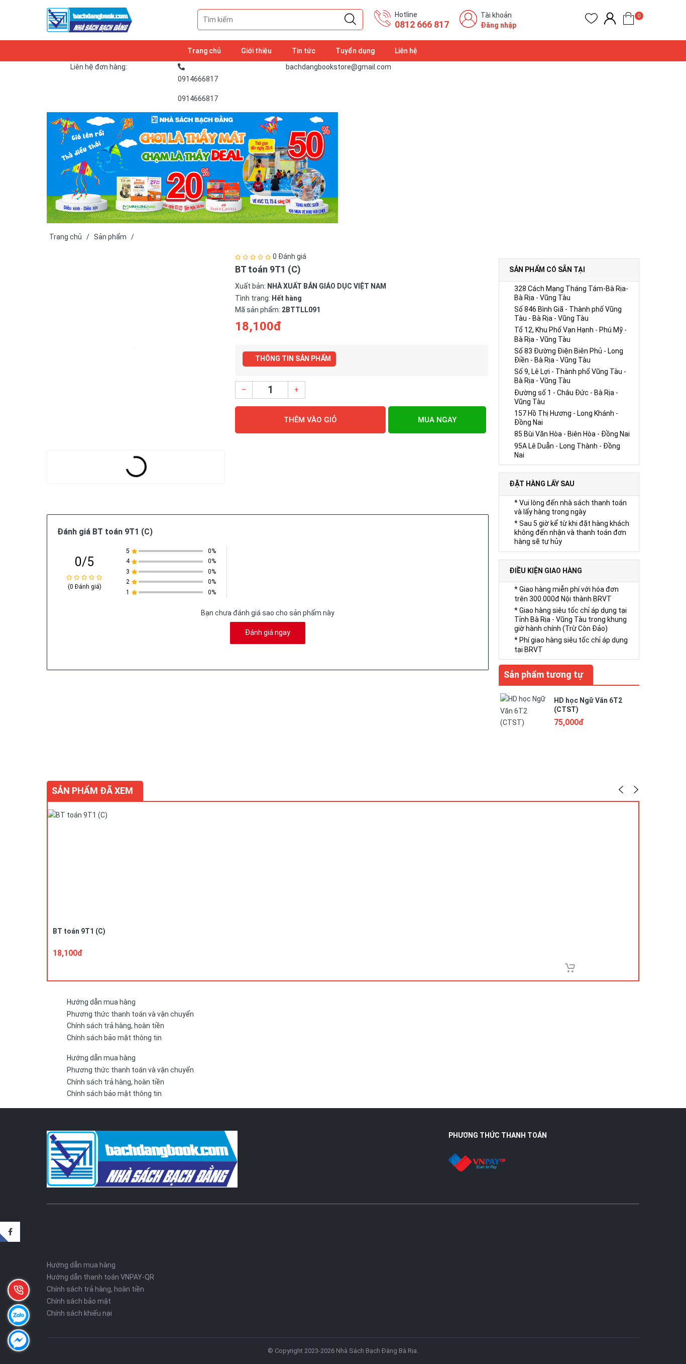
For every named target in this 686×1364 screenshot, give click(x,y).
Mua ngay (437, 419)
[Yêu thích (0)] (591, 20)
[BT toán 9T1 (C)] (136, 348)
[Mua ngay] (570, 967)
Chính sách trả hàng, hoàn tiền (115, 1026)
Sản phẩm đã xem (92, 790)
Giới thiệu (256, 51)
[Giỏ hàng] (628, 20)
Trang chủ (204, 51)
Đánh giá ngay (267, 632)
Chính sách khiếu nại (79, 1313)
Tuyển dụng (355, 51)
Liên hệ (406, 51)
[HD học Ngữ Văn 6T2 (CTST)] (524, 716)
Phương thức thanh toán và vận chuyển (130, 1014)
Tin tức (303, 51)
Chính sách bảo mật (79, 1301)
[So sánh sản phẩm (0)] (610, 20)
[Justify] (350, 20)
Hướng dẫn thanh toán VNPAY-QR (100, 1277)
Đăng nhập (498, 25)
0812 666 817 (422, 24)
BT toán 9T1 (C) (79, 931)
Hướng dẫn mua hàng (101, 1002)
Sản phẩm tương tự (543, 674)
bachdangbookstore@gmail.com (338, 67)
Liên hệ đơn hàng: (98, 67)
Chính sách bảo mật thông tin (114, 1038)
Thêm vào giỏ (310, 419)
